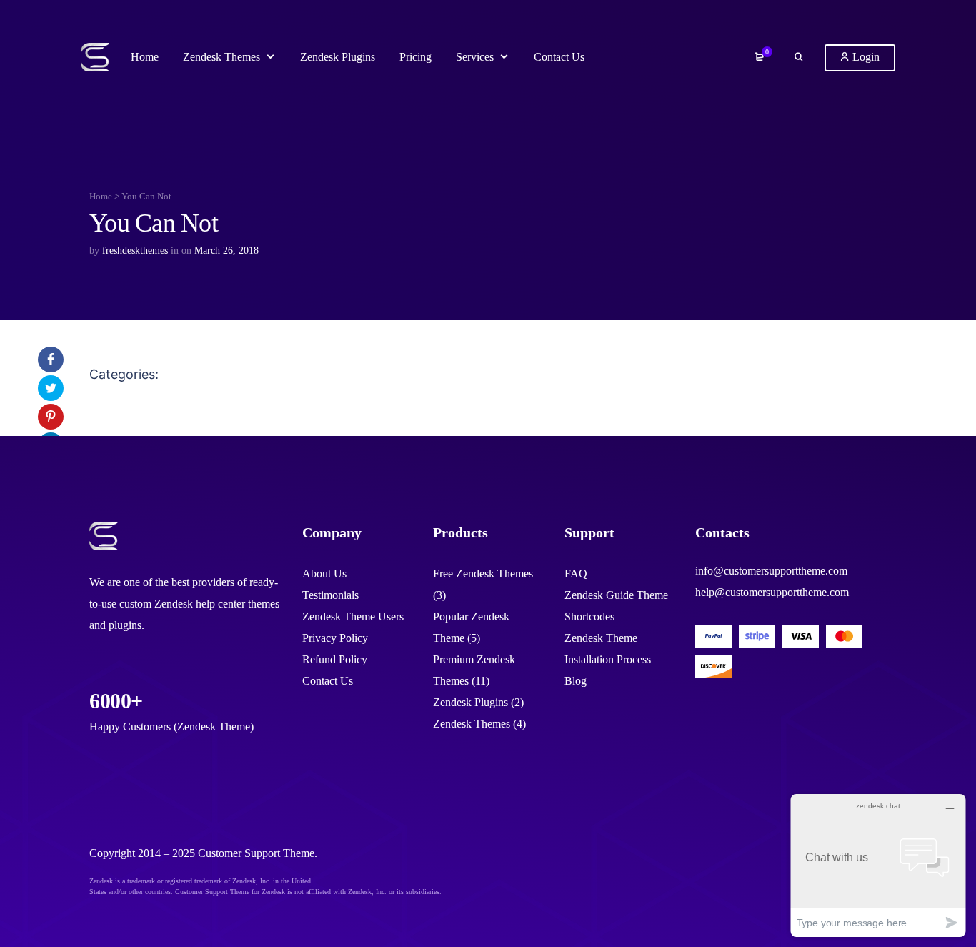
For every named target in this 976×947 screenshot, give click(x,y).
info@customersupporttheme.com (771, 571)
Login (865, 57)
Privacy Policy (335, 638)
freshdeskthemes (135, 250)
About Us (324, 573)
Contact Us (327, 681)
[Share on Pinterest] (51, 417)
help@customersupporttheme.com (772, 592)
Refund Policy (334, 659)
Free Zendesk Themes (483, 573)
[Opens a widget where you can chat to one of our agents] (878, 865)
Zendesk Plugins (470, 702)
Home (100, 196)
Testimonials (330, 595)
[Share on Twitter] (51, 388)
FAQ (575, 573)
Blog (575, 681)
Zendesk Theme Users (353, 616)
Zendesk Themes (471, 724)
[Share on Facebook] (51, 359)
